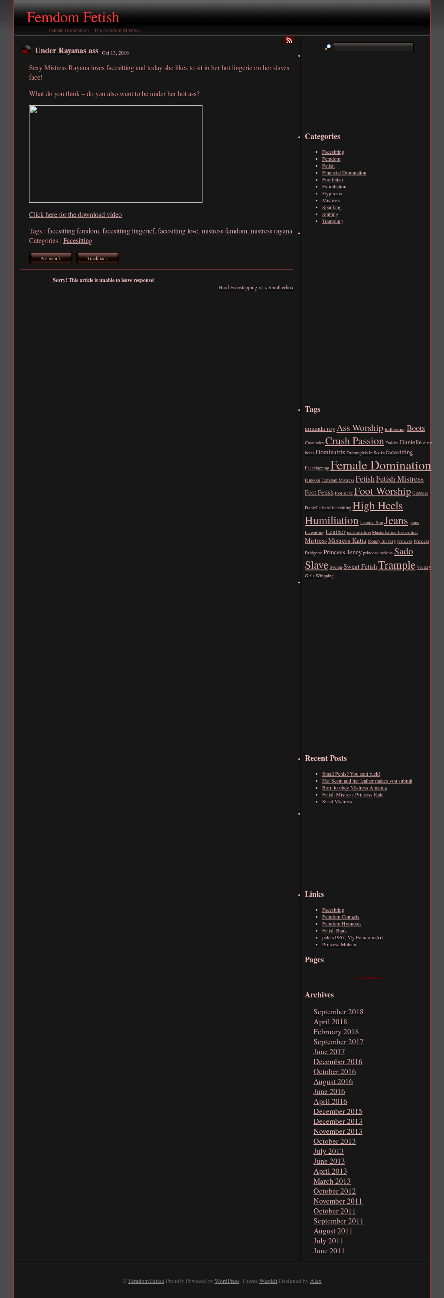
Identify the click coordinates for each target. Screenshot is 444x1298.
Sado (403, 550)
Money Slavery (382, 541)
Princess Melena (339, 944)
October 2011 (334, 1211)
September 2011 (338, 1221)
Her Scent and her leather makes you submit (367, 780)
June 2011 (329, 1251)
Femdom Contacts (340, 916)
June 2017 (329, 1051)
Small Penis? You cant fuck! (351, 773)
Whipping (324, 576)
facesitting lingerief (128, 230)
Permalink (50, 258)
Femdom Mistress (337, 480)
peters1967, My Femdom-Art (352, 937)
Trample (396, 564)
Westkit (268, 1281)
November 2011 (337, 1201)
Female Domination (380, 464)
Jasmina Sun (371, 522)
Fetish (328, 165)
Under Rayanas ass (66, 50)
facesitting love (178, 230)
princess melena (378, 553)
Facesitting (77, 240)
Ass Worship (359, 427)
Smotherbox (281, 287)
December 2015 (337, 1111)
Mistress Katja (347, 540)
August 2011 (333, 1231)
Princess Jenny (342, 551)
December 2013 (337, 1121)
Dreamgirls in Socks (365, 453)
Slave (316, 564)
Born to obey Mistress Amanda (354, 787)
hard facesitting (336, 508)
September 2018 (338, 1011)
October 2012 (334, 1191)
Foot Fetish (319, 492)
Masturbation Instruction (395, 532)
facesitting (399, 451)
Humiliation (334, 186)
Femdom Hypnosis (342, 923)
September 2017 (338, 1041)
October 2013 (334, 1141)
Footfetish (332, 179)
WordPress (227, 1281)
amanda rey (320, 428)
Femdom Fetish (73, 16)
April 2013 (330, 1171)
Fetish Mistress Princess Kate (352, 794)
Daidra (391, 443)
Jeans (396, 519)
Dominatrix (330, 451)
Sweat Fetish (360, 566)
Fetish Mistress (400, 478)
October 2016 (334, 1071)
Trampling (332, 220)
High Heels (378, 505)
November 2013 (337, 1131)
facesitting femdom (73, 230)
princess (404, 541)
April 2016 (330, 1101)
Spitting (330, 213)
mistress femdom (224, 230)
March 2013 (332, 1181)
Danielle (411, 441)
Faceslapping (317, 468)
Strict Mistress (337, 801)
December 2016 (337, 1061)
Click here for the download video (75, 214)
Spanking (332, 207)
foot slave (344, 493)
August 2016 (333, 1081)
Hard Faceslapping (238, 287)
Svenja (336, 567)
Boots (416, 427)
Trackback (97, 258)
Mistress (331, 200)
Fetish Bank (334, 930)
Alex (316, 1281)
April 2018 (330, 1021)
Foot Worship (382, 491)
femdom (312, 480)
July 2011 (328, 1241)
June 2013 (329, 1161)
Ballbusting (395, 429)
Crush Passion (354, 440)
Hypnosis (332, 193)
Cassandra (314, 443)
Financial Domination (344, 172)
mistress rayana (271, 230)
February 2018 (336, 1031)
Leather (336, 531)
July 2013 (328, 1151)
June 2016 (329, 1091)
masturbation (359, 532)
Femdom (331, 158)
